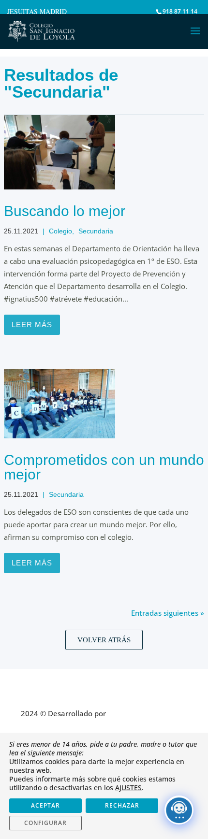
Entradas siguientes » (167, 613)
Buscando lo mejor (64, 211)
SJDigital (124, 713)
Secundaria (95, 231)
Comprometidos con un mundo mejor (104, 467)
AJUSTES (128, 787)
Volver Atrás (104, 640)
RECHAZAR (122, 805)
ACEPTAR (45, 805)
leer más (32, 324)
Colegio (60, 231)
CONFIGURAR (45, 823)
